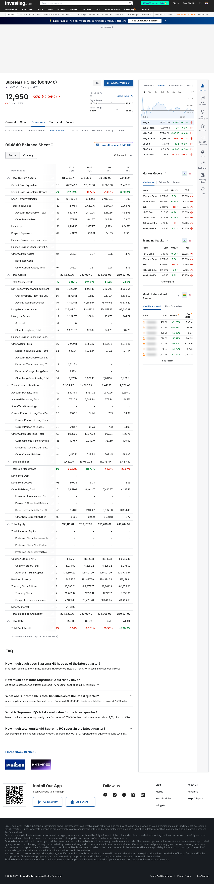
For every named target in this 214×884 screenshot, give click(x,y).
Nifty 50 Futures (150, 90)
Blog (158, 736)
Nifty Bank (147, 84)
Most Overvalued (173, 258)
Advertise (193, 743)
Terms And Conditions (161, 827)
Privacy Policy (184, 827)
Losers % (178, 133)
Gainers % (164, 133)
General (10, 73)
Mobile (159, 743)
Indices (161, 37)
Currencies (148, 37)
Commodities (176, 37)
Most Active (148, 133)
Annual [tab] (12, 106)
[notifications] (200, 3)
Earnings (110, 82)
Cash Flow (73, 82)
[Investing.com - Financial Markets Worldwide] (18, 3)
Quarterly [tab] (28, 106)
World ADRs (93, 14)
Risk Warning (203, 827)
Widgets (160, 756)
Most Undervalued (152, 258)
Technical (55, 73)
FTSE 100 (147, 101)
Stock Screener (112, 9)
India (39, 14)
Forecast (123, 82)
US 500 (146, 95)
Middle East (146, 14)
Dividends (97, 82)
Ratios (85, 82)
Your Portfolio (163, 750)
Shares (11, 14)
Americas (119, 14)
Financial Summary (14, 82)
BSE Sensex (148, 79)
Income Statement (37, 82)
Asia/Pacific (160, 14)
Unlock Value (123, 47)
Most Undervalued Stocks (155, 248)
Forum (70, 73)
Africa (171, 14)
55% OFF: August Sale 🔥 (155, 3)
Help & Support (196, 750)
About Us (193, 736)
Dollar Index (148, 106)
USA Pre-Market (51, 14)
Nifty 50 (146, 74)
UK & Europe (133, 14)
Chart (23, 73)
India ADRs (107, 14)
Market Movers (153, 125)
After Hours (67, 14)
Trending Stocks (153, 192)
